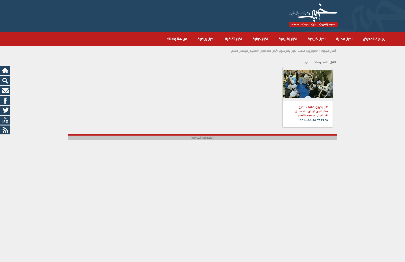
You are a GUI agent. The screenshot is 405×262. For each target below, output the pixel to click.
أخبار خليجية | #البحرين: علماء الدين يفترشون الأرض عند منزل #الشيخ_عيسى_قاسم (283, 51)
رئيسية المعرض (374, 39)
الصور (307, 62)
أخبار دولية (260, 39)
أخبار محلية (344, 39)
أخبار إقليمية (288, 39)
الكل (333, 62)
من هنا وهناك (177, 39)
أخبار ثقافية (233, 39)
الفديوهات (321, 62)
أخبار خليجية (317, 39)
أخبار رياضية (206, 39)
